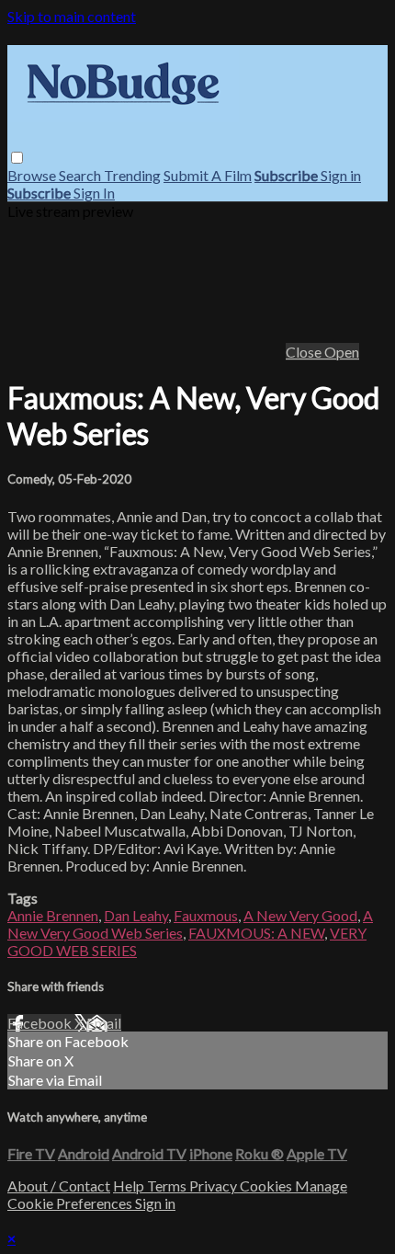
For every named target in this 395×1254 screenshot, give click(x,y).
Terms (168, 1185)
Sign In (94, 192)
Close (305, 351)
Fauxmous (206, 915)
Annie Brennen (52, 915)
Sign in (341, 175)
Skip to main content (71, 16)
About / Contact (58, 1185)
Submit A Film (208, 175)
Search (81, 175)
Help (130, 1185)
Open (341, 351)
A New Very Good (300, 915)
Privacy (214, 1185)
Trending (132, 175)
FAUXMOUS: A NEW (256, 932)
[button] (17, 158)
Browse (33, 175)
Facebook (40, 1023)
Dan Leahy (136, 915)
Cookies (267, 1185)
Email (103, 1023)
